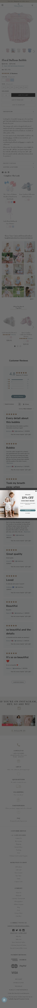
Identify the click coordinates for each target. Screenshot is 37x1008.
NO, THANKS (28, 513)
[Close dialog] (35, 491)
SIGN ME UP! (28, 510)
